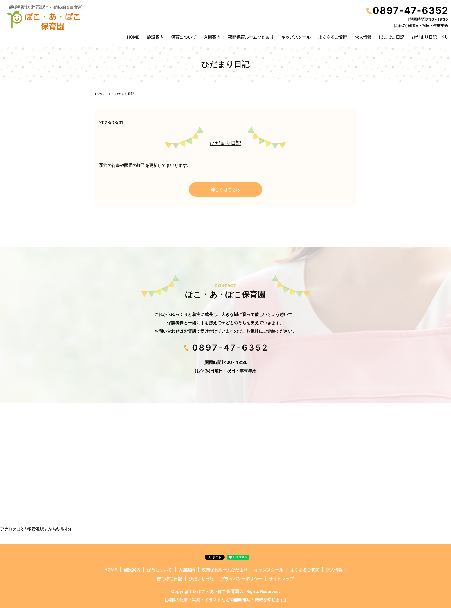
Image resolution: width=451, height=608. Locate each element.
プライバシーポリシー (241, 578)
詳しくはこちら (225, 189)
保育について (183, 37)
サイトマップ (281, 578)
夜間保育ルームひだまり (251, 37)
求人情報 (363, 37)
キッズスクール (296, 37)
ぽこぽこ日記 (391, 37)
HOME (133, 37)
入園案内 (212, 37)
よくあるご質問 (332, 37)
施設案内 (155, 37)
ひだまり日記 (424, 37)
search (444, 37)
